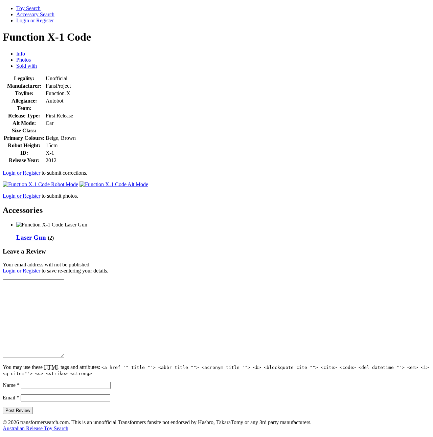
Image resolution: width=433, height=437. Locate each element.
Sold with (26, 66)
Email (11, 397)
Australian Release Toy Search (35, 428)
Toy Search (28, 8)
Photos (23, 60)
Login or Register (35, 20)
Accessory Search (35, 14)
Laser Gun (31, 237)
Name (11, 385)
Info (20, 54)
